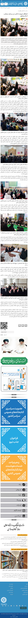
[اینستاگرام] (8, 606)
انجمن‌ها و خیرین (10, 590)
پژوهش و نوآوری (25, 590)
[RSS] (2, 606)
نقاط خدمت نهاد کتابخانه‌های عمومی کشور (19, 549)
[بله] (17, 606)
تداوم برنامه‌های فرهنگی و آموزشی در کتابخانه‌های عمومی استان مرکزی (14, 543)
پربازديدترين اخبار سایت (22, 535)
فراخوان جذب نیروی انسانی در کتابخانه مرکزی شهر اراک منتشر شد (15, 537)
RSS (2, 1)
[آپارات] (5, 606)
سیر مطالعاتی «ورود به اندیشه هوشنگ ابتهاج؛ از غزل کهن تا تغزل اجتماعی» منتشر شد (15, 545)
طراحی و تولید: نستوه (14, 617)
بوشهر (20, 8)
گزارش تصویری (25, 594)
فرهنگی (11, 588)
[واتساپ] (14, 606)
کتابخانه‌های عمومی (24, 588)
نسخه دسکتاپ (23, 608)
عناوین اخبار (11, 586)
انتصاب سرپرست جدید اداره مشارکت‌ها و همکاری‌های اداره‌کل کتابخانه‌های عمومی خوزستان (14, 539)
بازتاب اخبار (11, 592)
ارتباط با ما (4, 1)
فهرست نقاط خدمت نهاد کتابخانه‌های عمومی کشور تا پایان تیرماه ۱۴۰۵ (14, 570)
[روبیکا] (25, 606)
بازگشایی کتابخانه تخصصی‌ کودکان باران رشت (18, 541)
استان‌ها (24, 8)
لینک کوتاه (2, 330)
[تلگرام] (11, 606)
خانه (27, 584)
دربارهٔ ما (26, 586)
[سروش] (19, 606)
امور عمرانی (25, 592)
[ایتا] (22, 606)
